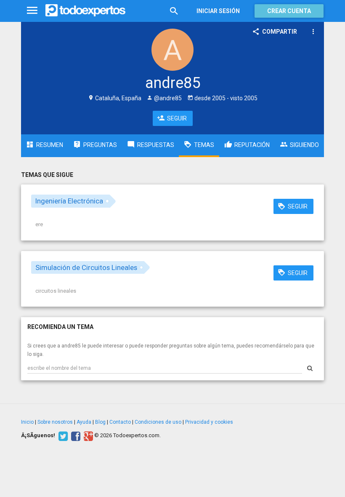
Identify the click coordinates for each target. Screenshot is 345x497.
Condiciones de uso (158, 422)
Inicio (27, 422)
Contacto (120, 422)
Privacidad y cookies (209, 422)
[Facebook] (74, 435)
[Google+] (87, 435)
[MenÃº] (32, 10)
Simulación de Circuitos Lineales (86, 267)
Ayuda (84, 422)
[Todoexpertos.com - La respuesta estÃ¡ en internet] (85, 10)
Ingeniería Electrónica (69, 201)
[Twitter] (62, 435)
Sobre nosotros (55, 422)
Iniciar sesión (218, 11)
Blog (100, 422)
